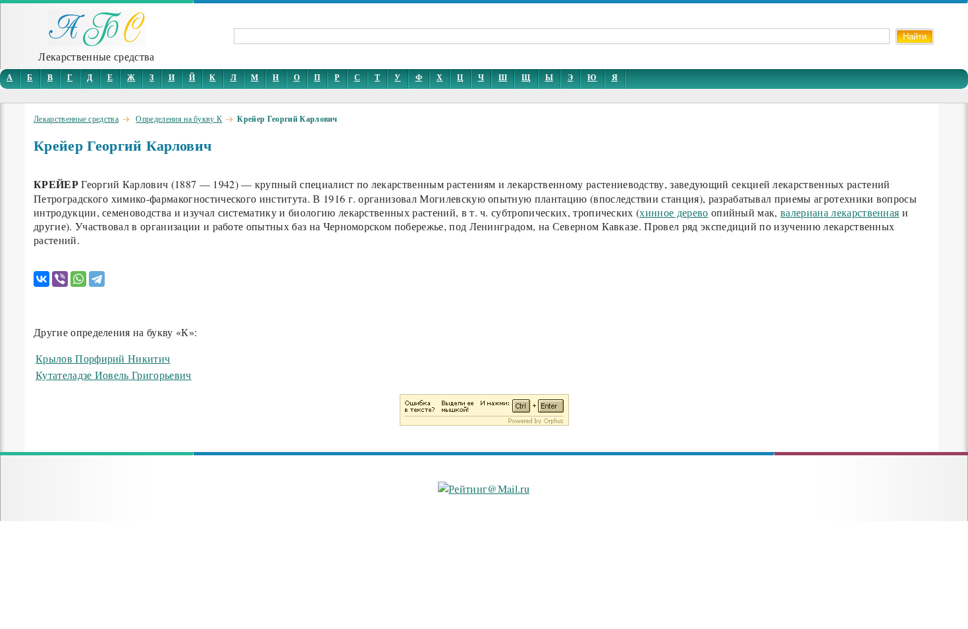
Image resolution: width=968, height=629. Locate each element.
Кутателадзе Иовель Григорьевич (114, 375)
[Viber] (60, 279)
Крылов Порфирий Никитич (103, 358)
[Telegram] (97, 279)
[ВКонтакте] (41, 279)
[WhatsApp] (78, 279)
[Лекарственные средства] (97, 42)
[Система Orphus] (484, 421)
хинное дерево (673, 212)
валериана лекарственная (839, 212)
